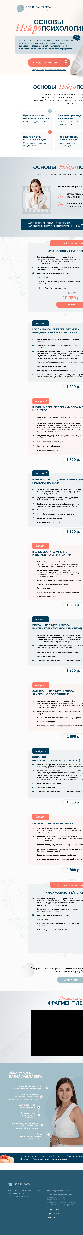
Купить (71, 304)
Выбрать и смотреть (46, 62)
